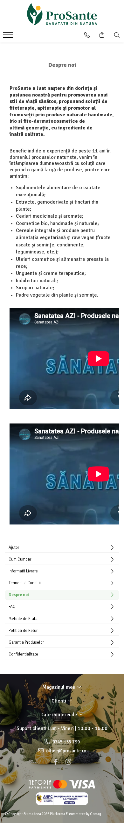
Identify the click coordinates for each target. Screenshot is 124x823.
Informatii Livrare (23, 571)
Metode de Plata (23, 618)
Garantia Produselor (26, 642)
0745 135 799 (66, 742)
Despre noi (19, 594)
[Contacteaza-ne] (87, 35)
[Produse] (8, 37)
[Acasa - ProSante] (62, 14)
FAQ (12, 606)
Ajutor (14, 547)
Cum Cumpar (20, 559)
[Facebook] (55, 762)
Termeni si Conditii (25, 583)
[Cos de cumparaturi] (102, 35)
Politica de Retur (23, 630)
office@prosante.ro (65, 751)
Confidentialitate (23, 654)
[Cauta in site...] (117, 35)
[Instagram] (68, 762)
